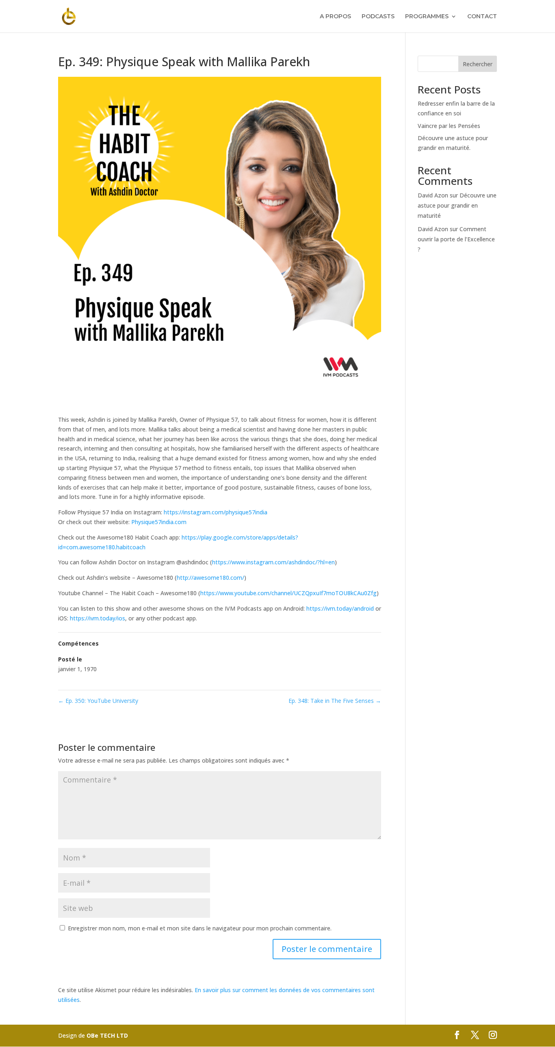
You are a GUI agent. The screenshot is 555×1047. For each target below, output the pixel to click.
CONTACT (482, 16)
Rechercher (477, 64)
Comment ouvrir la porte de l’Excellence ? (456, 239)
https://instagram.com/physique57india (215, 512)
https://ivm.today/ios (97, 618)
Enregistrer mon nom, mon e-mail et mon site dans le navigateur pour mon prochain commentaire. (200, 928)
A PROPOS (335, 16)
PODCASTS (378, 16)
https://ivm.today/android (340, 608)
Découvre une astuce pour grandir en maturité (457, 205)
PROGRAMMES (427, 16)
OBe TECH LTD (107, 1035)
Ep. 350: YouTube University (98, 701)
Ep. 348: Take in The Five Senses (334, 701)
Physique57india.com (158, 522)
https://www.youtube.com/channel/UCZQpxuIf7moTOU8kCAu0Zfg (288, 593)
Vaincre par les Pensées (449, 126)
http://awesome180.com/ (210, 577)
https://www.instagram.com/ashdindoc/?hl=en (273, 562)
